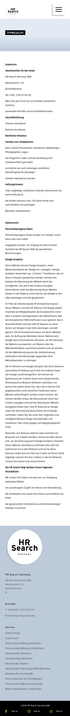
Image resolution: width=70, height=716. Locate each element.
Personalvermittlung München (23, 643)
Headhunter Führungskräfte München (27, 668)
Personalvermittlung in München (24, 648)
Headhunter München (18, 653)
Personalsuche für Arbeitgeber (23, 678)
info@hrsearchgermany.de (21, 616)
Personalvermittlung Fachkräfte (24, 684)
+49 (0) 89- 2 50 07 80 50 (21, 610)
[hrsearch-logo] (29, 11)
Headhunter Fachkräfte (19, 673)
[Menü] (59, 9)
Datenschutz (12, 633)
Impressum (12, 638)
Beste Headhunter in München (23, 689)
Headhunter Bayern (17, 663)
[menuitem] (59, 9)
